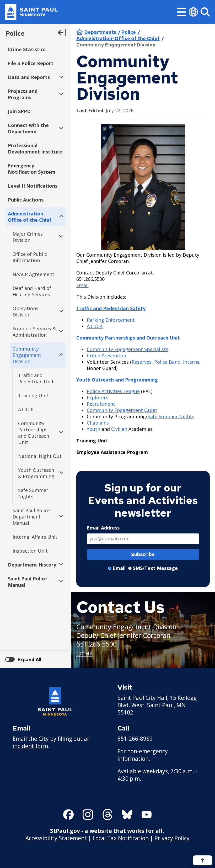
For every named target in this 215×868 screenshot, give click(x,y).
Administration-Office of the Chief (118, 38)
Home (79, 32)
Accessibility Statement (56, 838)
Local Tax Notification (121, 838)
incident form (30, 746)
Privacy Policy (172, 838)
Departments (100, 32)
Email (82, 285)
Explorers (97, 397)
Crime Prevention (106, 355)
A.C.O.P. (95, 326)
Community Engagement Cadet (122, 410)
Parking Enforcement (111, 320)
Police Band (167, 362)
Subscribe (143, 554)
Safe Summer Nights (171, 416)
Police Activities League (113, 391)
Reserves (142, 362)
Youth (93, 429)
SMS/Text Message (155, 568)
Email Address (103, 528)
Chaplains (98, 423)
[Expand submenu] (60, 77)
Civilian (119, 429)
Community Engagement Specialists (127, 349)
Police (15, 33)
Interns (191, 362)
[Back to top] (202, 860)
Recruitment (101, 404)
